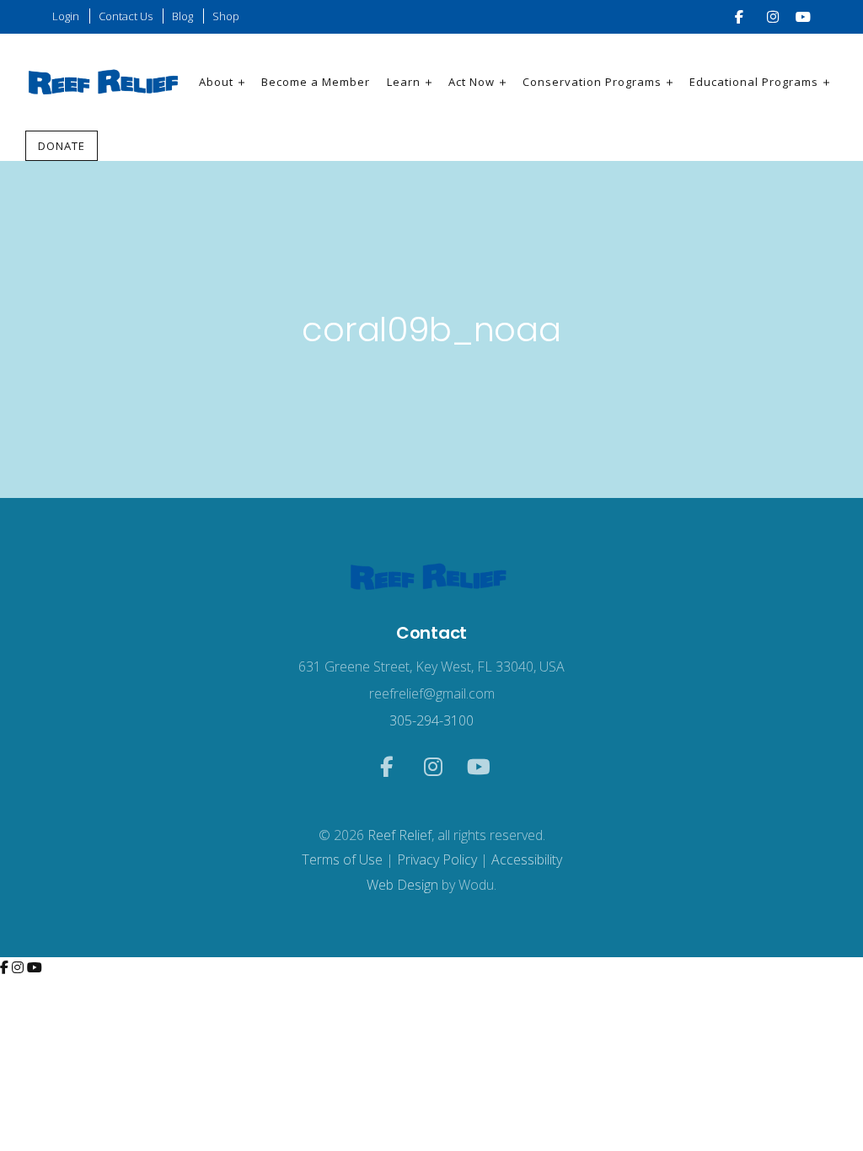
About (216, 81)
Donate (61, 145)
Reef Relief (399, 835)
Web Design (402, 884)
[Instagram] (19, 967)
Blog (182, 16)
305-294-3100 (431, 720)
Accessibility (526, 859)
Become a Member (315, 81)
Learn (404, 81)
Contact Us (126, 16)
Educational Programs (753, 81)
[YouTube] (34, 967)
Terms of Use (342, 859)
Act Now (471, 81)
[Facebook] (6, 967)
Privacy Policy (437, 859)
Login (65, 16)
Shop (225, 16)
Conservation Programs (592, 81)
